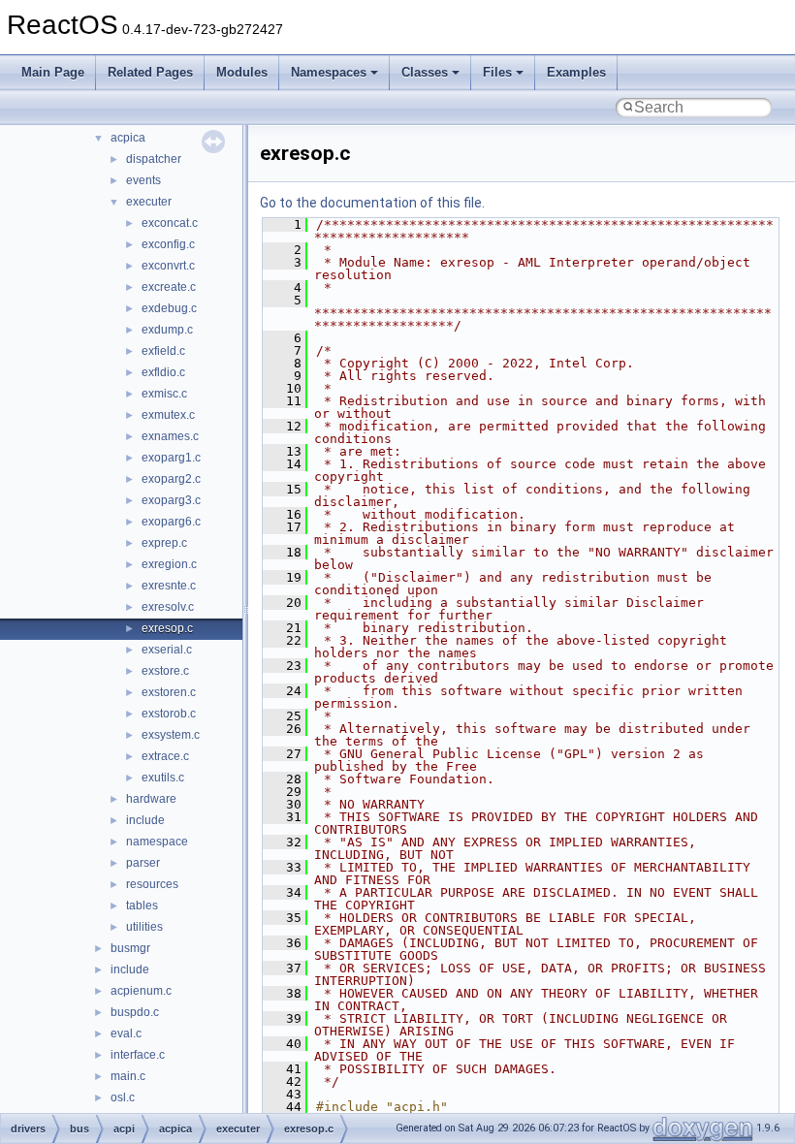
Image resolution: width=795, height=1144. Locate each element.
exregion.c (169, 564)
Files (497, 72)
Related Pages (150, 72)
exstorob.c (169, 713)
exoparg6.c (171, 521)
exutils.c (163, 777)
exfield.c (163, 351)
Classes (424, 72)
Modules (242, 72)
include (145, 820)
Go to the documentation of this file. (372, 202)
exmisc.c (164, 393)
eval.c (126, 1033)
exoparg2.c (171, 479)
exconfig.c (168, 244)
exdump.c (167, 329)
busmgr (130, 948)
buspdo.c (135, 1012)
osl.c (123, 1097)
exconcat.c (170, 223)
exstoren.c (169, 692)
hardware (151, 799)
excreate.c (169, 287)
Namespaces (328, 72)
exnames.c (170, 436)
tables (142, 905)
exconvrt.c (168, 265)
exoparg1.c (171, 457)
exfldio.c (163, 372)
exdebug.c (169, 308)
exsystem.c (171, 735)
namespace (157, 841)
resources (152, 884)
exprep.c (164, 543)
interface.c (138, 1055)
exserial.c (167, 649)
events (143, 180)
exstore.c (165, 671)
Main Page (52, 72)
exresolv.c (168, 607)
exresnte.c (169, 585)
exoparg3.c (171, 500)
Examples (576, 72)
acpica (128, 137)
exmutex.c (168, 415)
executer (149, 201)
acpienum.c (141, 991)
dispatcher (153, 159)
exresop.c (167, 628)
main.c (128, 1076)
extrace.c (165, 756)
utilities (144, 927)
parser (143, 863)
